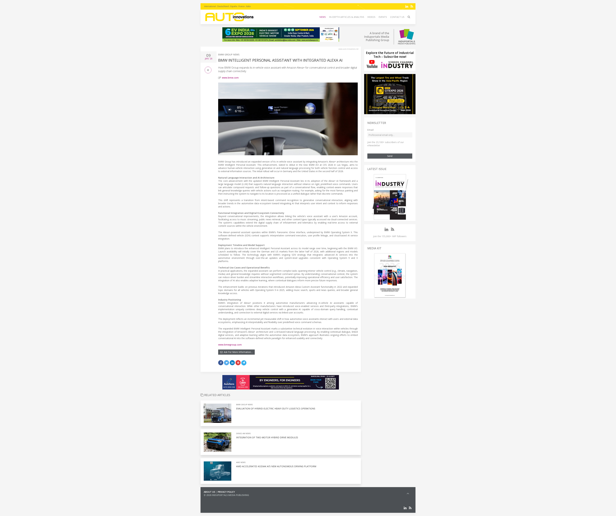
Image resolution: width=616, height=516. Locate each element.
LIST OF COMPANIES (215, 498)
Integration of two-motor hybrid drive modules (267, 437)
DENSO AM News (243, 433)
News (322, 16)
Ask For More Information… (237, 352)
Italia (248, 6)
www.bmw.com (230, 77)
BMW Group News (229, 54)
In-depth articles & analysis (346, 16)
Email (370, 129)
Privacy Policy (226, 491)
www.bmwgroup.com (230, 344)
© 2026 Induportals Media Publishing (226, 495)
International (210, 6)
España (233, 6)
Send (389, 155)
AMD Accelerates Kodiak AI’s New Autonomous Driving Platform (276, 466)
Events (383, 16)
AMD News (240, 462)
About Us (209, 491)
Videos (371, 16)
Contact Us (397, 16)
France (242, 6)
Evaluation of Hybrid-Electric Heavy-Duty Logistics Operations (275, 408)
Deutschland (223, 6)
